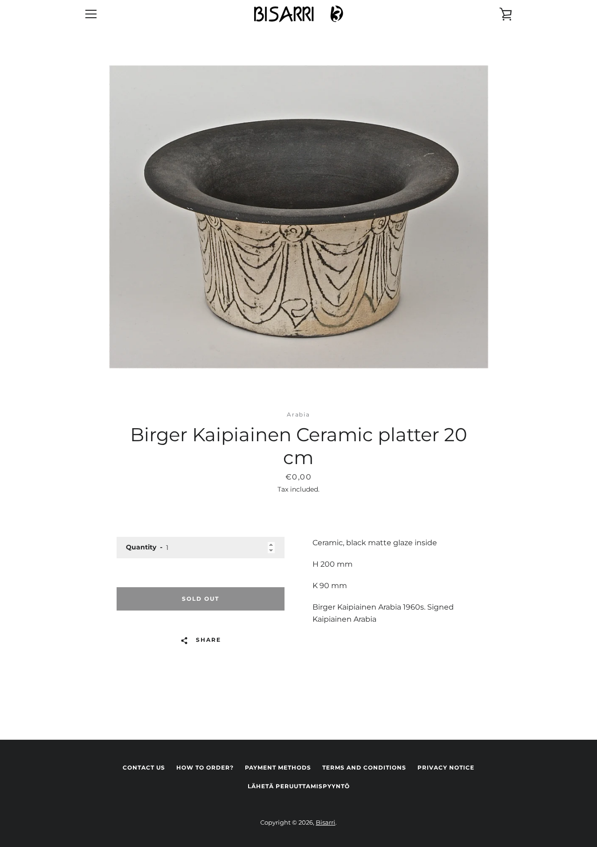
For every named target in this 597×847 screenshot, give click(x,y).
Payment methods (278, 767)
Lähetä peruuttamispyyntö (299, 786)
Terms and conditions (364, 767)
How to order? (205, 767)
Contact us (144, 767)
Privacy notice (445, 767)
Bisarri (325, 822)
